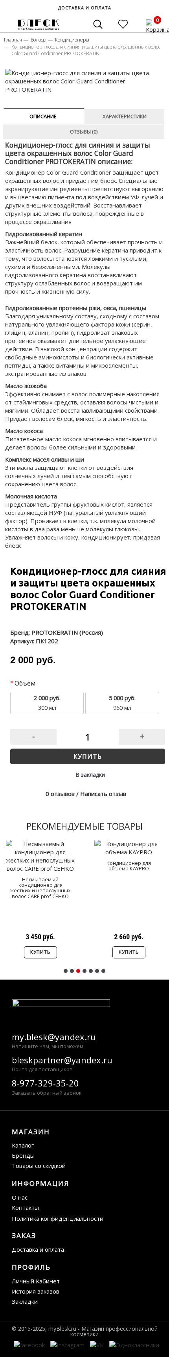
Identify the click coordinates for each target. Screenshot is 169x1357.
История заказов (35, 1291)
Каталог (23, 1145)
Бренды (23, 1155)
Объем (25, 683)
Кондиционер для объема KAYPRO (129, 865)
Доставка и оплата (38, 1249)
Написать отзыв (103, 794)
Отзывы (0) (83, 131)
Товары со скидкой (39, 1165)
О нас (20, 1197)
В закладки (90, 774)
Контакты (25, 1207)
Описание (43, 116)
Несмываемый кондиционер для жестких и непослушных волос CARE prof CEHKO (40, 888)
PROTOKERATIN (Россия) (67, 632)
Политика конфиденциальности (57, 1218)
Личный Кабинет (36, 1281)
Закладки (25, 1301)
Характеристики (125, 116)
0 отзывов (60, 794)
